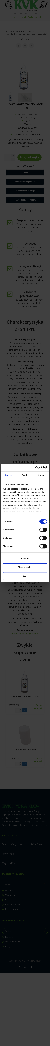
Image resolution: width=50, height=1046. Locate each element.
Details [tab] (25, 475)
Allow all (25, 558)
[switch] (43, 530)
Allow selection (25, 567)
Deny (25, 576)
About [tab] (41, 475)
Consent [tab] (9, 475)
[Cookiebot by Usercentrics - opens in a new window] (35, 467)
